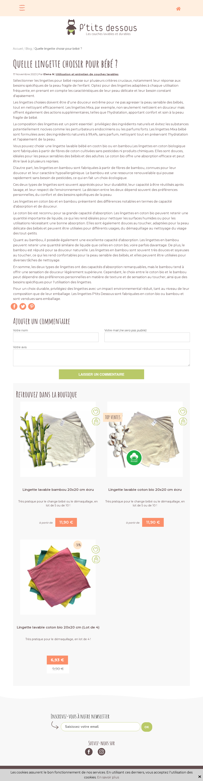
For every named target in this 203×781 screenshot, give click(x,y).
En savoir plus (108, 777)
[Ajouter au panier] (96, 421)
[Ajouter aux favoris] (96, 412)
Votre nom (20, 330)
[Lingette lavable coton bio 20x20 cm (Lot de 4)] (58, 576)
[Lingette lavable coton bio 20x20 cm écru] (145, 439)
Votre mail (125, 330)
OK (147, 727)
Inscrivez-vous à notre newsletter (80, 716)
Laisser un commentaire (101, 374)
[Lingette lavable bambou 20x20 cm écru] (58, 439)
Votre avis (20, 347)
